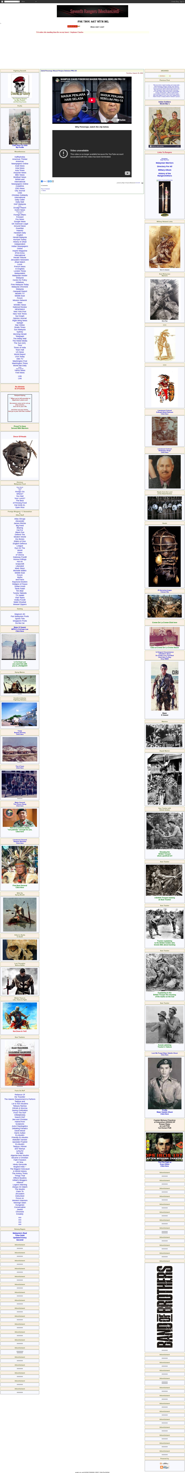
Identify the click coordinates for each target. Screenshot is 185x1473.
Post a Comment (45, 188)
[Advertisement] (92, 49)
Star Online (20, 325)
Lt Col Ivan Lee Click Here (22, 630)
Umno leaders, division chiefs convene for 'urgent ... (166, 94)
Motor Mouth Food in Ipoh (20, 489)
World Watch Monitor (20, 368)
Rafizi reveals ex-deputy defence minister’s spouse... (167, 96)
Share (44, 181)
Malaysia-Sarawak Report (20, 290)
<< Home (43, 190)
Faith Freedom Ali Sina (20, 212)
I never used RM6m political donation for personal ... (166, 87)
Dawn (19, 206)
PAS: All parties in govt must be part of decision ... (167, 90)
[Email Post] (142, 182)
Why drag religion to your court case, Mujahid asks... (167, 95)
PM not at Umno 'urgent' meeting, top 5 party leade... (166, 85)
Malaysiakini (20, 273)
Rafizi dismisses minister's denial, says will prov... (167, 86)
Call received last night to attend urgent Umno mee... (166, 88)
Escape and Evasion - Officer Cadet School (167, 92)
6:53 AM (138, 182)
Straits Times (19, 327)
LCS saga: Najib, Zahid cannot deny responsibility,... (166, 91)
